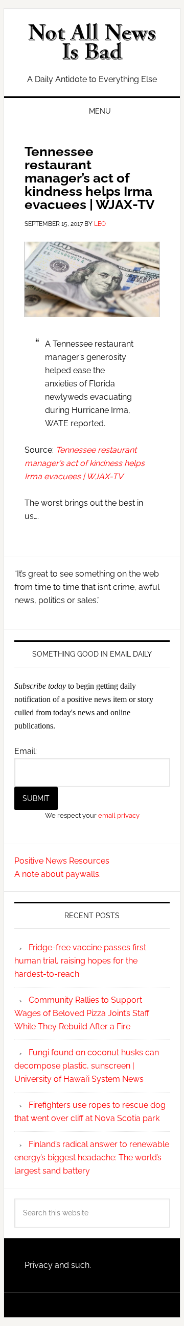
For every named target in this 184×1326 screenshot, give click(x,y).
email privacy (119, 815)
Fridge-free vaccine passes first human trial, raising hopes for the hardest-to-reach (80, 961)
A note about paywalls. (57, 874)
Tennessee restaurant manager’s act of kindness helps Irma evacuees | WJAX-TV (85, 463)
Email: (25, 751)
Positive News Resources (61, 861)
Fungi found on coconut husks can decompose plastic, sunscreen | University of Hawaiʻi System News (86, 1066)
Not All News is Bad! (92, 42)
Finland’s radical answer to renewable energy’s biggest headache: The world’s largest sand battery (91, 1157)
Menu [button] (100, 111)
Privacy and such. (58, 1265)
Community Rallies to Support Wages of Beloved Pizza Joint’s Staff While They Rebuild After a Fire (81, 1013)
